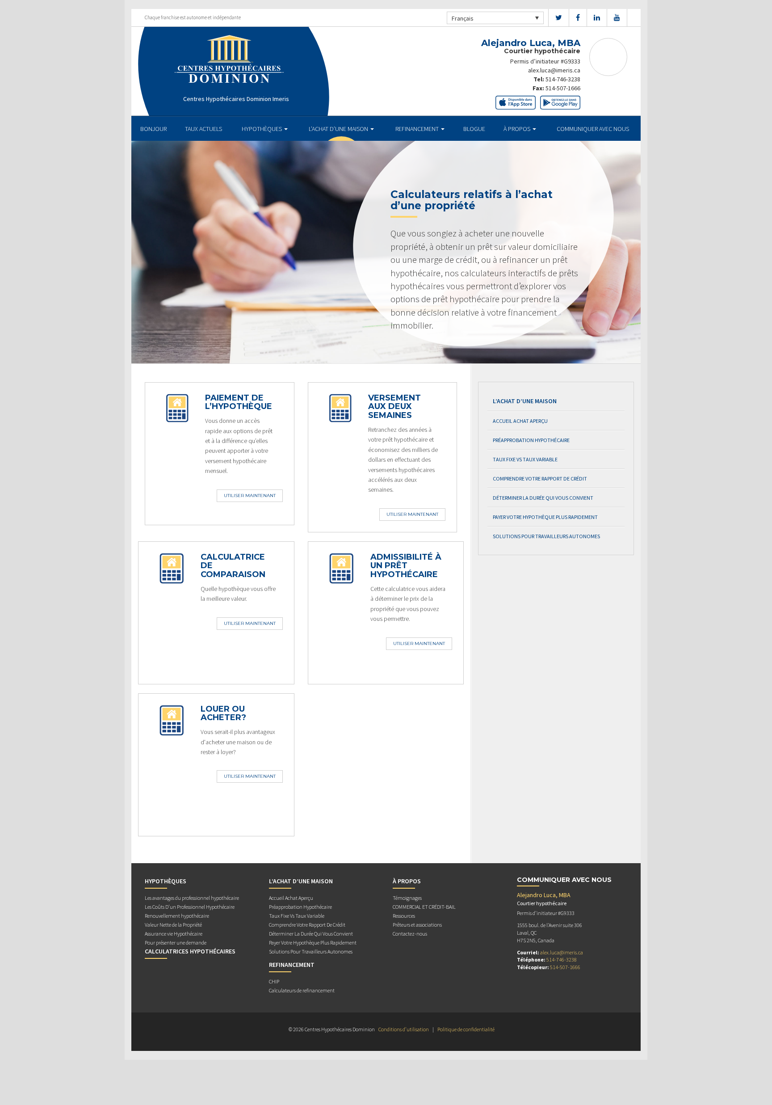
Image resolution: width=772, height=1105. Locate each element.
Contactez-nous (410, 933)
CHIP (274, 981)
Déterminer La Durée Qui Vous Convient (543, 497)
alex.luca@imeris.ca (554, 70)
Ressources (404, 915)
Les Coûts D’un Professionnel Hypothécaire (190, 906)
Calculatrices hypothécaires (190, 951)
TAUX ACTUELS (203, 129)
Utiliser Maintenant (250, 495)
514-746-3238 (562, 79)
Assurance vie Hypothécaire (173, 933)
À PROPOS (517, 129)
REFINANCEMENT (417, 129)
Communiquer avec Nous (593, 129)
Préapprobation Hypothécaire (531, 440)
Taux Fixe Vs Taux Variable (525, 459)
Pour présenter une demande (175, 942)
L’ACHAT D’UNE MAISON (339, 129)
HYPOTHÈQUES (262, 129)
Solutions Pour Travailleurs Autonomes (546, 536)
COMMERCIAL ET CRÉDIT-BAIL (424, 906)
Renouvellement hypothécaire (177, 915)
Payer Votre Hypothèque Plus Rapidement (545, 517)
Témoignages (407, 897)
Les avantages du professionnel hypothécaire (192, 897)
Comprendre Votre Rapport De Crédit (540, 478)
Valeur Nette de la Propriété (173, 924)
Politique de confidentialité (466, 1029)
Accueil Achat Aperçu (520, 421)
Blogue (474, 129)
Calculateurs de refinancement (302, 990)
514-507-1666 (562, 88)
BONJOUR (153, 129)
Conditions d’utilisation (403, 1029)
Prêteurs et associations (417, 924)
